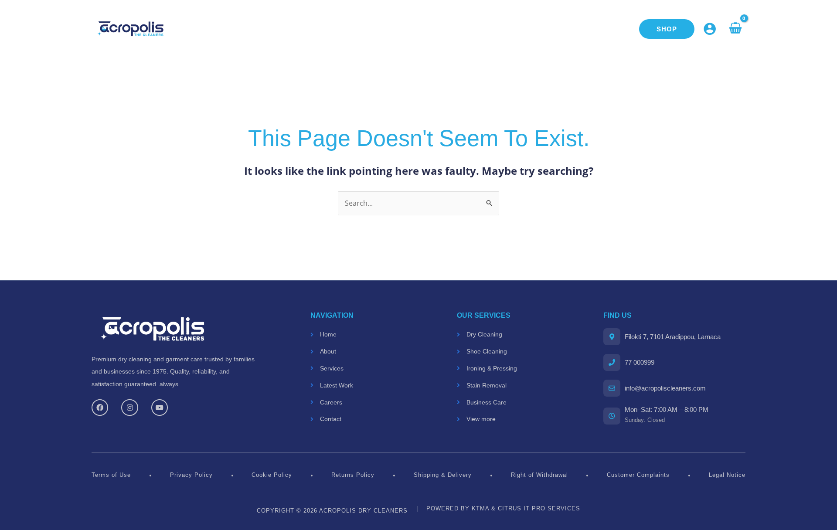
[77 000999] (611, 362)
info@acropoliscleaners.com (665, 388)
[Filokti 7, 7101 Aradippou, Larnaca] (611, 336)
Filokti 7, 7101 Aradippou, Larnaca (673, 336)
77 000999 (639, 362)
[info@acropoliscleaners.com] (611, 388)
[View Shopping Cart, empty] (735, 28)
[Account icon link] (709, 28)
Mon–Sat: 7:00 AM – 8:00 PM (666, 409)
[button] (666, 29)
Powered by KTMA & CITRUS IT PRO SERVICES (503, 508)
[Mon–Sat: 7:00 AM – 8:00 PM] (611, 416)
